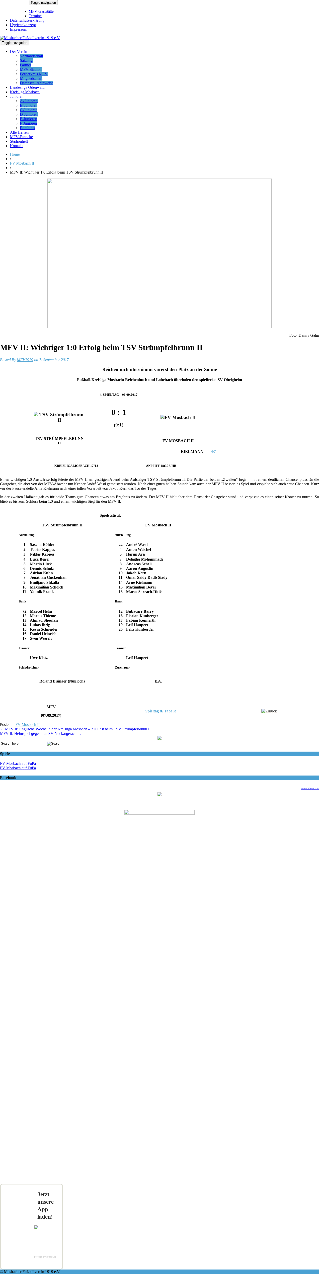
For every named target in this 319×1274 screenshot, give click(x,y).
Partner (25, 65)
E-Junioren (28, 119)
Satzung (26, 60)
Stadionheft (19, 141)
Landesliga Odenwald (27, 87)
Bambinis (27, 128)
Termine (35, 16)
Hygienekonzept (23, 25)
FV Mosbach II (22, 163)
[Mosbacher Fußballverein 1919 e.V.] (30, 38)
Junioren (16, 96)
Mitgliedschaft (31, 78)
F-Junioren (28, 123)
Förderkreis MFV (34, 74)
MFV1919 (25, 360)
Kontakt (16, 146)
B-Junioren (28, 105)
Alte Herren (19, 132)
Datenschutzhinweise (36, 83)
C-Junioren (28, 110)
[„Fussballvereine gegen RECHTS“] (159, 738)
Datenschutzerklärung (27, 20)
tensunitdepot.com (310, 788)
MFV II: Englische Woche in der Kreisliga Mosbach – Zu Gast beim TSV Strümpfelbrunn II (75, 729)
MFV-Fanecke (21, 137)
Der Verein (18, 51)
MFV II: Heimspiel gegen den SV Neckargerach (40, 733)
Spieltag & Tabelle (160, 711)
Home (15, 154)
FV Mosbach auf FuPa (18, 763)
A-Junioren (29, 101)
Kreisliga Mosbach (25, 92)
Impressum (18, 29)
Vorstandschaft (31, 56)
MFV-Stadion (31, 69)
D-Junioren (29, 114)
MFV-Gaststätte (41, 11)
